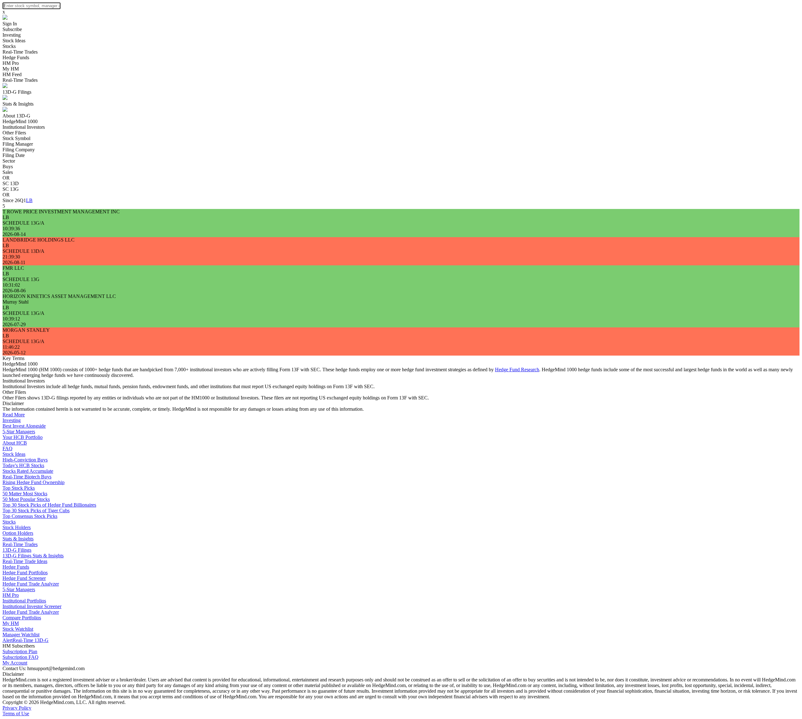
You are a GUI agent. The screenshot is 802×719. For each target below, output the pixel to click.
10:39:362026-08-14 (14, 231)
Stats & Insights (18, 104)
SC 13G (11, 189)
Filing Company (19, 149)
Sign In (10, 23)
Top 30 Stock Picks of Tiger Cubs (36, 510)
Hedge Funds (16, 57)
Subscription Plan (20, 651)
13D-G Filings (17, 92)
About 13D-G (16, 115)
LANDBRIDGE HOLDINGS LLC (39, 239)
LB (29, 200)
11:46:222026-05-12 (14, 349)
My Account (15, 662)
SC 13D (11, 183)
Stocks (9, 46)
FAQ (8, 448)
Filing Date (14, 155)
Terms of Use (16, 713)
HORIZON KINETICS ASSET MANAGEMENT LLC (59, 296)
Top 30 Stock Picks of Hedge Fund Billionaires (49, 505)
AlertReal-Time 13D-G (26, 640)
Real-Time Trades (20, 52)
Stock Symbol (16, 138)
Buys (8, 166)
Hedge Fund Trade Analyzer (31, 583)
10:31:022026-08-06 (14, 287)
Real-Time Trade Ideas (25, 561)
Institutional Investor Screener (32, 606)
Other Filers (14, 132)
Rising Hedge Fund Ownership (34, 482)
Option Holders (18, 533)
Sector (9, 161)
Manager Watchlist (21, 634)
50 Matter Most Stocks (25, 493)
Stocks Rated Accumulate (28, 471)
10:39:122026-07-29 (14, 321)
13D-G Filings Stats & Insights (33, 555)
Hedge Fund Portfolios (25, 572)
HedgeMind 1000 (20, 121)
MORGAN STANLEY (26, 330)
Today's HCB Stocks (23, 465)
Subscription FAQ (21, 657)
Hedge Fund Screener (24, 578)
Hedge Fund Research (517, 369)
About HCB (15, 442)
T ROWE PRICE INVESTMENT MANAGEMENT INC (61, 211)
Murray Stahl (16, 302)
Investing (12, 35)
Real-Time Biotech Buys (27, 476)
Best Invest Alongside (24, 426)
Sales (8, 172)
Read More (14, 414)
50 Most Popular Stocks (26, 499)
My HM (11, 68)
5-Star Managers (19, 431)
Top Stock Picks (19, 488)
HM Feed (12, 74)
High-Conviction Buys (25, 459)
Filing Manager (18, 144)
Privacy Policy (17, 708)
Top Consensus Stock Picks (30, 516)
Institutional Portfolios (24, 600)
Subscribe (12, 29)
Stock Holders (17, 527)
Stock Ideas (14, 40)
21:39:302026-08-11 (14, 259)
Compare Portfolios (22, 617)
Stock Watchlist (18, 629)
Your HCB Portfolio (23, 437)
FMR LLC (13, 268)
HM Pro (11, 63)
